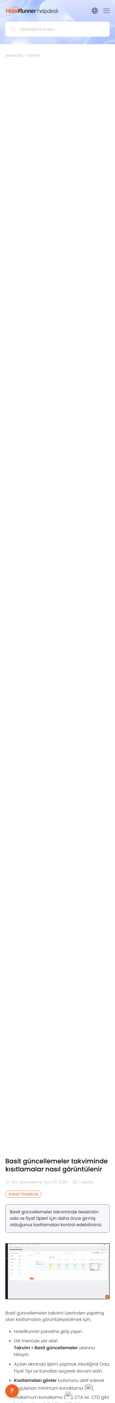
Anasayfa (14, 55)
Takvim (34, 55)
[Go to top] (103, 1391)
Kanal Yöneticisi (23, 1194)
